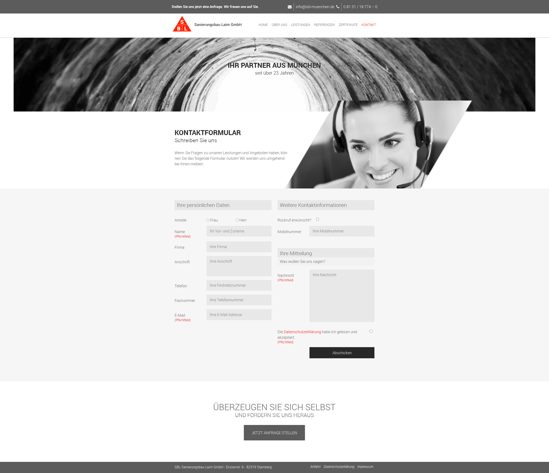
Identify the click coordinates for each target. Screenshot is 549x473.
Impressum (365, 466)
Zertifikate (348, 25)
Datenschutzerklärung (302, 331)
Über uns (279, 25)
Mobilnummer (289, 231)
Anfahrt (315, 466)
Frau (213, 220)
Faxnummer (185, 300)
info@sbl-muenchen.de (315, 6)
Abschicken (342, 352)
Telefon (181, 285)
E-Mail (183, 317)
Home (263, 25)
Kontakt (369, 25)
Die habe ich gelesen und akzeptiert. (317, 336)
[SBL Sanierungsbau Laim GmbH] (207, 24)
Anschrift (182, 261)
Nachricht (286, 277)
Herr (242, 220)
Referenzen (324, 25)
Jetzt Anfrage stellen (274, 432)
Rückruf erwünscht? (294, 220)
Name (183, 233)
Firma (179, 247)
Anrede (180, 220)
